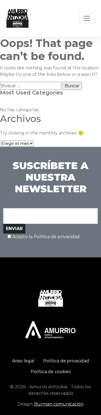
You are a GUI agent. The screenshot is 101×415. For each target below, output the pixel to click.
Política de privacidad (66, 360)
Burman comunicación (58, 404)
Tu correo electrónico (26, 200)
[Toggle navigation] (87, 18)
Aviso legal (23, 360)
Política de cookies (51, 371)
